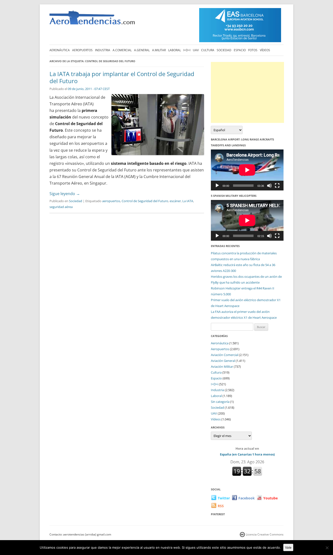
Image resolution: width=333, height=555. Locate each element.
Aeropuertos (82, 50)
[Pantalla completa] (277, 185)
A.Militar (159, 50)
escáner (175, 201)
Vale (288, 547)
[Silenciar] (269, 185)
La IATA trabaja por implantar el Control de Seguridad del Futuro (121, 77)
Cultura (207, 50)
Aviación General (223, 360)
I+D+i (186, 50)
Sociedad (224, 50)
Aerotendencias (92, 19)
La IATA (187, 201)
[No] (326, 547)
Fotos (252, 50)
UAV (196, 50)
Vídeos (265, 50)
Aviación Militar (222, 366)
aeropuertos (111, 201)
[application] (247, 169)
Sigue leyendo (64, 193)
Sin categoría (220, 401)
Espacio (240, 50)
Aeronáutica (59, 50)
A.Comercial (122, 50)
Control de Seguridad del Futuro (145, 201)
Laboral (174, 50)
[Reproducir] (217, 185)
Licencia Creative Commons (265, 534)
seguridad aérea (61, 207)
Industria (102, 50)
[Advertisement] (247, 92)
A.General (142, 50)
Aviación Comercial (224, 355)
